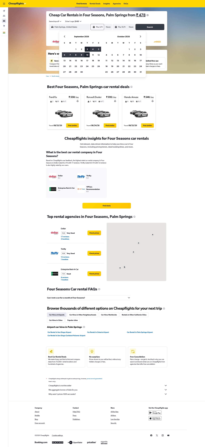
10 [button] (87, 55)
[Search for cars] (4, 20)
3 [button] (87, 49)
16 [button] (82, 60)
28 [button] (70, 72)
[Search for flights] (4, 11)
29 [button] (76, 72)
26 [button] (98, 66)
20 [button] (64, 66)
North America (56, 76)
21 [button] (70, 66)
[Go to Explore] (4, 25)
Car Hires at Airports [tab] (56, 315)
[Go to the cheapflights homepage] (17, 3)
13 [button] (64, 60)
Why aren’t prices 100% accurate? (62, 394)
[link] (106, 206)
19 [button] (99, 60)
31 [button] (141, 72)
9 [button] (81, 55)
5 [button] (98, 49)
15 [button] (76, 60)
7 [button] (70, 55)
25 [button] (93, 66)
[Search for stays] (4, 16)
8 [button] (75, 55)
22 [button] (76, 66)
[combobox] (55, 21)
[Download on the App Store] (155, 418)
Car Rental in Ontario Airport (98, 332)
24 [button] (87, 66)
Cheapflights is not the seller (60, 385)
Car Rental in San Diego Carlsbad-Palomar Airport (66, 335)
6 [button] (64, 55)
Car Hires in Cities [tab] (55, 320)
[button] (4, 3)
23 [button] (81, 66)
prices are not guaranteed (94, 378)
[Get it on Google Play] (155, 413)
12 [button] (99, 55)
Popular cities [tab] (72, 320)
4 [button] (92, 49)
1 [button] (75, 49)
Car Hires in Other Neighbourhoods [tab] (82, 315)
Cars (47, 76)
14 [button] (70, 60)
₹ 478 (141, 15)
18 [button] (93, 60)
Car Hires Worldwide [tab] (109, 315)
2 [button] (81, 49)
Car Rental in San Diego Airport (59, 332)
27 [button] (64, 72)
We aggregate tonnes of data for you (63, 390)
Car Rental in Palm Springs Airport (140, 332)
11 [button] (93, 55)
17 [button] (87, 60)
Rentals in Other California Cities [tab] (134, 315)
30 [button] (81, 72)
